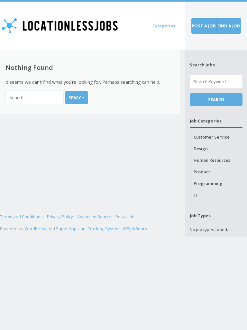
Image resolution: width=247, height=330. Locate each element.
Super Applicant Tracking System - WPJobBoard (101, 228)
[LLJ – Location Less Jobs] (60, 25)
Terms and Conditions (21, 216)
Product (202, 172)
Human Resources (212, 160)
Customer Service (212, 137)
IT (196, 195)
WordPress (35, 228)
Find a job (228, 26)
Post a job (204, 26)
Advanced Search (94, 216)
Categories (163, 26)
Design (201, 148)
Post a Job (125, 216)
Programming (208, 183)
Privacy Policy (60, 216)
